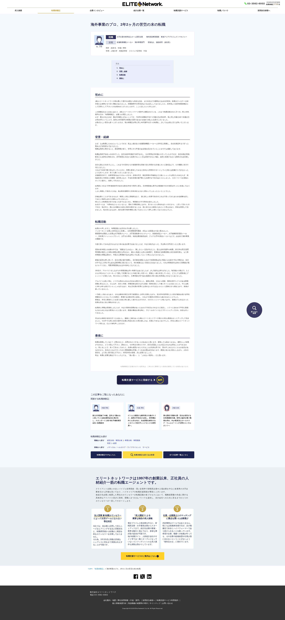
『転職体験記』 (99, 569)
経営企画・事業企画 (114, 440)
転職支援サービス (181, 10)
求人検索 (18, 10)
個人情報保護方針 (119, 603)
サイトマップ (155, 603)
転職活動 (122, 75)
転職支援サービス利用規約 (167, 600)
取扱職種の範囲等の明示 (138, 603)
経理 (115, 443)
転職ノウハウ (223, 10)
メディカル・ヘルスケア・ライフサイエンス (124, 447)
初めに (121, 68)
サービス (146, 447)
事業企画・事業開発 (132, 440)
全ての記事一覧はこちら (179, 455)
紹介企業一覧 (139, 10)
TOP (90, 569)
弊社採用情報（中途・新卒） (129, 600)
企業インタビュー (97, 10)
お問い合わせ (167, 603)
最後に (121, 78)
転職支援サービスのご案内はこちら (141, 556)
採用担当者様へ (264, 10)
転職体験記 (55, 10)
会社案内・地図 (109, 600)
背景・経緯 (123, 71)
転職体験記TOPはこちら (106, 455)
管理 (109, 443)
